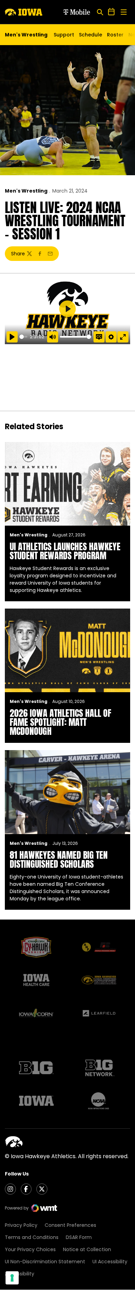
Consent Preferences (70, 1225)
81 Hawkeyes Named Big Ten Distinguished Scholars (59, 859)
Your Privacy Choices (30, 1249)
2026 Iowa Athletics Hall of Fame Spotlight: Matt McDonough (60, 722)
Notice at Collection (87, 1249)
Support (64, 34)
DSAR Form (79, 1237)
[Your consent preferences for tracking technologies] (12, 1277)
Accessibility (19, 1273)
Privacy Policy (21, 1225)
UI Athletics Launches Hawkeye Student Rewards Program (65, 551)
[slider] (23, 336)
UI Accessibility (109, 1261)
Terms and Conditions (31, 1237)
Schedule (90, 34)
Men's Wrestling (26, 190)
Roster (115, 34)
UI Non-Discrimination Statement (45, 1261)
